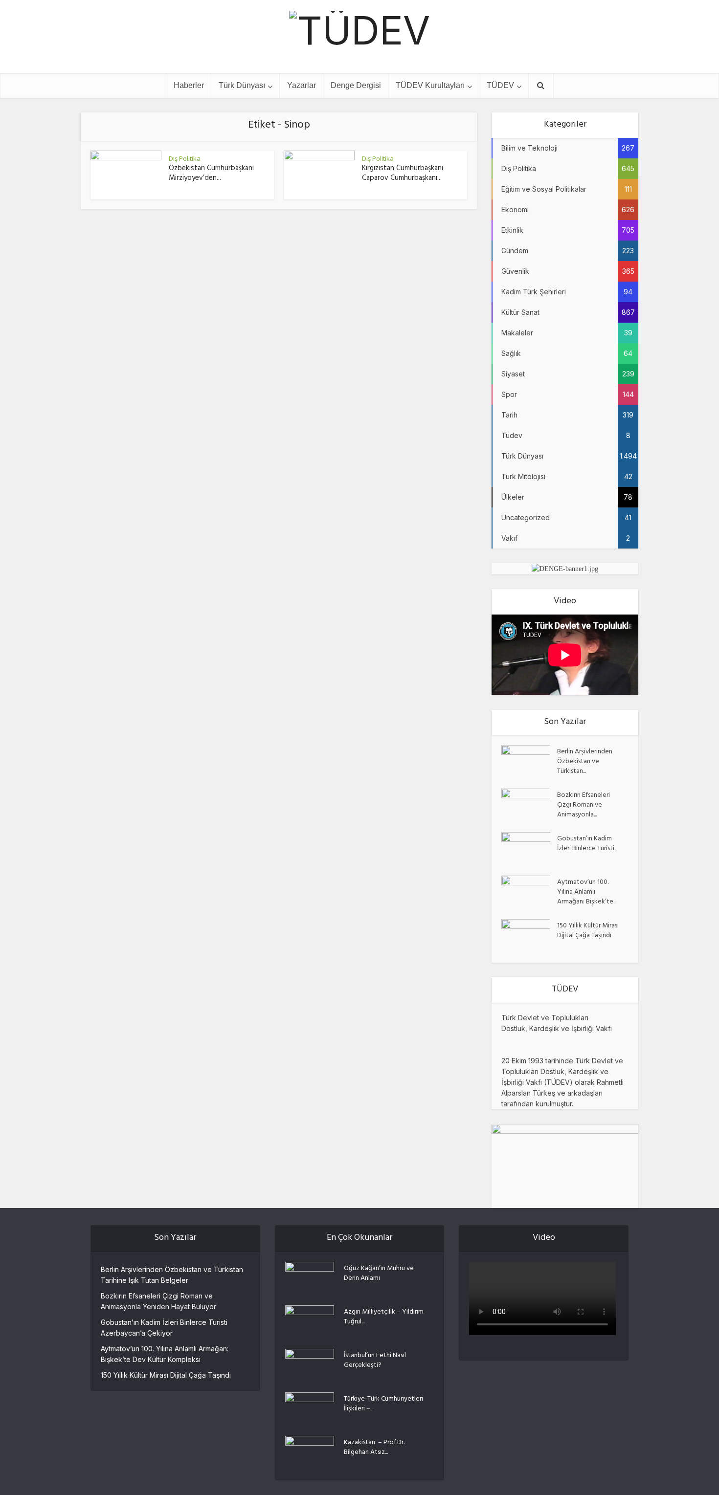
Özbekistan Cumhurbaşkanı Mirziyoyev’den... (211, 174)
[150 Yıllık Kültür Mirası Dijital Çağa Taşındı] (529, 936)
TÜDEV (500, 85)
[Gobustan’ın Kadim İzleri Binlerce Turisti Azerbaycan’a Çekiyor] (529, 849)
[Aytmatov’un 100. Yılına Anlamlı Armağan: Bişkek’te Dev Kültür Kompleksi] (529, 892)
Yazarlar (301, 85)
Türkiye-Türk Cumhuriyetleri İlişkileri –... (383, 1403)
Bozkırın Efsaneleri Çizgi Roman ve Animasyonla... (583, 804)
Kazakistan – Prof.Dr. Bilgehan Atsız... (374, 1447)
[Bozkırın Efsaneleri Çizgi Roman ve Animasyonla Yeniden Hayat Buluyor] (529, 805)
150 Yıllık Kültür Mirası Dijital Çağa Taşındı (588, 930)
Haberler (189, 85)
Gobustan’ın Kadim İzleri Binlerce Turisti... (587, 843)
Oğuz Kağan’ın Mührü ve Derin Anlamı (379, 1273)
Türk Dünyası (242, 85)
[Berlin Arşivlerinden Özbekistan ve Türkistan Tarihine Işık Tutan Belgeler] (529, 762)
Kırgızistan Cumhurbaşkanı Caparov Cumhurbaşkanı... (402, 174)
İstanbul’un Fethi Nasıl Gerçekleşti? (375, 1360)
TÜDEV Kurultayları (430, 85)
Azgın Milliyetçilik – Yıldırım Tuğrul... (384, 1316)
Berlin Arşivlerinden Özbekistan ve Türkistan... (584, 761)
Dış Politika (185, 158)
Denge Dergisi (356, 85)
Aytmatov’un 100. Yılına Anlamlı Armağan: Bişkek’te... (586, 891)
